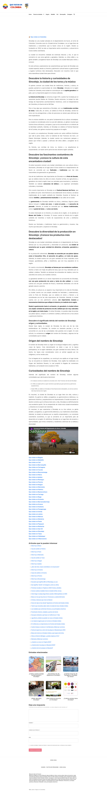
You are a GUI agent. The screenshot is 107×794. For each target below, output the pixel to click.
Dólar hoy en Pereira (36, 575)
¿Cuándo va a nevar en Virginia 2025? (41, 642)
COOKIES (43, 767)
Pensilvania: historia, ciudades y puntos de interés (44, 612)
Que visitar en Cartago (36, 494)
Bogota (47, 14)
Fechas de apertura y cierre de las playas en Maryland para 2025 (48, 630)
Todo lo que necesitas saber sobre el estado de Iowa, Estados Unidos (49, 606)
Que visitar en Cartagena (37, 467)
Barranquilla (63, 14)
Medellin (53, 14)
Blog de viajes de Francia (35, 774)
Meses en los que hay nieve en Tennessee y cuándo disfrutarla (48, 597)
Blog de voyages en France (35, 775)
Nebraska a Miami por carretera (39, 639)
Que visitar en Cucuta (36, 470)
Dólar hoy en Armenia (37, 569)
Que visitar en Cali (35, 462)
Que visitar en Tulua (35, 534)
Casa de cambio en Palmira (38, 548)
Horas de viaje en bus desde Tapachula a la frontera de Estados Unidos (50, 603)
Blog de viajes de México (48, 775)
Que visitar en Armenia (36, 499)
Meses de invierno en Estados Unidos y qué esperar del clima (47, 633)
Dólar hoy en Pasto (36, 551)
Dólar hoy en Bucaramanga (38, 579)
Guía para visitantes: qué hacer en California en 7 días (45, 615)
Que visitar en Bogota (36, 457)
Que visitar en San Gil (36, 529)
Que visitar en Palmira (36, 489)
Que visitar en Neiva (35, 475)
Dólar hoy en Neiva (36, 545)
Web (30, 737)
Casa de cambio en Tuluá (37, 557)
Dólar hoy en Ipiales (36, 564)
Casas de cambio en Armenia (39, 573)
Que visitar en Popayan (36, 524)
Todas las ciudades (37, 14)
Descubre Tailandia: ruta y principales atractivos (46, 781)
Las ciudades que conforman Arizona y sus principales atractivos (48, 609)
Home (30, 14)
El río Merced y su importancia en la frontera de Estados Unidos (48, 624)
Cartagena (69, 14)
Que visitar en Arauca (36, 504)
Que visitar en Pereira (36, 482)
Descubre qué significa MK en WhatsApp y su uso (44, 582)
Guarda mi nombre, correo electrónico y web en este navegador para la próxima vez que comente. (50, 745)
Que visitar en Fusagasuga (37, 509)
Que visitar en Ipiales (35, 477)
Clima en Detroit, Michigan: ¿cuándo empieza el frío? (45, 636)
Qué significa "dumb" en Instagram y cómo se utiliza (45, 585)
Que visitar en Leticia (35, 514)
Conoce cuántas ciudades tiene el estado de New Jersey (46, 591)
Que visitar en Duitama (36, 507)
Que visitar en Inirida (35, 511)
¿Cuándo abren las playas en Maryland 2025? (43, 645)
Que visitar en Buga (35, 497)
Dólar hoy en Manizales (37, 554)
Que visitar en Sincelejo (36, 531)
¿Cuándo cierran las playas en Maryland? (42, 648)
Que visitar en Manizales (37, 487)
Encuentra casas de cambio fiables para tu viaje (48, 779)
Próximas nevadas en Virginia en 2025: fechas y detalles (46, 588)
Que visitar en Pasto (35, 521)
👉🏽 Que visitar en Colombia (37, 37)
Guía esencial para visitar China (68, 779)
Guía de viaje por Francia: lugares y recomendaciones (42, 780)
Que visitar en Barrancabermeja (39, 502)
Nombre (31, 722)
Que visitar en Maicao (36, 516)
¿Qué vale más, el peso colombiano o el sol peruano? (45, 566)
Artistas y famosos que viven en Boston (41, 600)
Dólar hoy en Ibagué (36, 560)
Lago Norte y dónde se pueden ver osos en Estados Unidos (47, 618)
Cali (57, 14)
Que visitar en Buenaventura (38, 492)
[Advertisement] (53, 25)
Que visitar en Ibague (36, 484)
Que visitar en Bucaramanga (38, 472)
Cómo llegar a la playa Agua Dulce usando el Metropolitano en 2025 (49, 594)
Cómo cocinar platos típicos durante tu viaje (65, 775)
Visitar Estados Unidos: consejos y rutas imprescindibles (51, 777)
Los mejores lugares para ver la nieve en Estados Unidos (46, 621)
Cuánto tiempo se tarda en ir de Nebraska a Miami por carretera (48, 627)
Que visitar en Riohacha (36, 526)
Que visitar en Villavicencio (38, 539)
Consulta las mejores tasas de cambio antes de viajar (42, 776)
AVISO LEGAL (53, 760)
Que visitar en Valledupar (37, 536)
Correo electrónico (34, 730)
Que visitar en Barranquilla (37, 465)
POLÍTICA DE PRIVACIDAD (52, 767)
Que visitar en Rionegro (36, 479)
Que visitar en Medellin (36, 460)
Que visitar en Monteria (36, 519)
